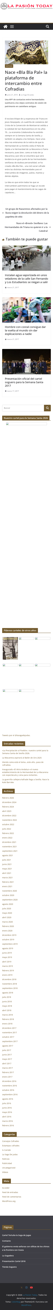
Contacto (6, 1241)
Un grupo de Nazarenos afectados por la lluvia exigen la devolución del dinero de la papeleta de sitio (27, 212)
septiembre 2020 (10, 899)
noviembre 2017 (9, 1032)
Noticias (9, 66)
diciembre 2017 (9, 1028)
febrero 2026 (8, 798)
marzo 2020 (7, 922)
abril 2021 (6, 873)
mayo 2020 (7, 913)
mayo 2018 (7, 1006)
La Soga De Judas (27, 95)
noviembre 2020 (9, 891)
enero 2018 (7, 1023)
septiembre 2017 (10, 1041)
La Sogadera (8, 1255)
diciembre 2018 (9, 979)
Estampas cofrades (10, 1145)
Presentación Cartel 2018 (13, 1261)
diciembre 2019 (9, 935)
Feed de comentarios (11, 1196)
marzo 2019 (7, 966)
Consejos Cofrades (10, 1141)
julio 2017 (6, 1050)
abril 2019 (6, 961)
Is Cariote (6, 1150)
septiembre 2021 (10, 851)
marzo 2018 (7, 1014)
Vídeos (5, 1172)
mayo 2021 (7, 868)
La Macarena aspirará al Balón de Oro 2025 (22, 757)
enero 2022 (7, 837)
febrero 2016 (8, 1125)
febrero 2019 (8, 970)
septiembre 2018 (10, 988)
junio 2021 (7, 864)
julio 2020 (6, 908)
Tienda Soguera (9, 1267)
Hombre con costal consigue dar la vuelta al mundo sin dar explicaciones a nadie (25, 330)
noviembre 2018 (9, 984)
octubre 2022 (8, 824)
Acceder (6, 1188)
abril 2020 (6, 917)
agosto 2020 (7, 904)
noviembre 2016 (9, 1085)
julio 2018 (6, 997)
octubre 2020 (8, 895)
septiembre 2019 (10, 944)
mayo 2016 (7, 1112)
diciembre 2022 (9, 815)
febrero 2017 (8, 1072)
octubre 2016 (8, 1090)
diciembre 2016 (9, 1081)
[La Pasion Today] (5, 26)
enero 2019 (7, 975)
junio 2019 (7, 953)
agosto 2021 (7, 855)
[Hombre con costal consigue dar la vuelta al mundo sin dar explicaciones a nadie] (26, 299)
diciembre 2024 (9, 802)
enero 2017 (7, 1076)
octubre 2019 (8, 939)
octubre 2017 (8, 1037)
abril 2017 (6, 1063)
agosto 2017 (7, 1045)
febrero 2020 (8, 926)
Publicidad (7, 1163)
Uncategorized (8, 1167)
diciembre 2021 (9, 842)
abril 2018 (6, 1010)
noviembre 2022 (9, 820)
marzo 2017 (7, 1068)
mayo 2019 (7, 957)
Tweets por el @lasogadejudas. (16, 735)
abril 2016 (6, 1116)
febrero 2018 (8, 1019)
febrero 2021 (8, 882)
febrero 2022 (8, 833)
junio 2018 (7, 1001)
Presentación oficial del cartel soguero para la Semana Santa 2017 (24, 382)
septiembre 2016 (10, 1094)
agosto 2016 (7, 1099)
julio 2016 (6, 1103)
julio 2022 (6, 829)
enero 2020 (7, 930)
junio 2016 (7, 1107)
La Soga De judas (10, 1154)
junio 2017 (7, 1054)
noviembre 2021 (9, 846)
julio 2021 (6, 860)
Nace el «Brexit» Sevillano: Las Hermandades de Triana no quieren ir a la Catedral (26, 227)
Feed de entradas (10, 1192)
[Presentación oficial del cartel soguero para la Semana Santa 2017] (26, 350)
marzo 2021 (7, 877)
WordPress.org (8, 1201)
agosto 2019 (7, 948)
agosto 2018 (7, 992)
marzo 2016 (7, 1121)
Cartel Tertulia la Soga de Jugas (16, 1235)
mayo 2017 (7, 1059)
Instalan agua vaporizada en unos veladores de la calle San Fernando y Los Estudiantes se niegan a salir (26, 278)
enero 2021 (7, 886)
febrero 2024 (8, 806)
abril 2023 (6, 811)
